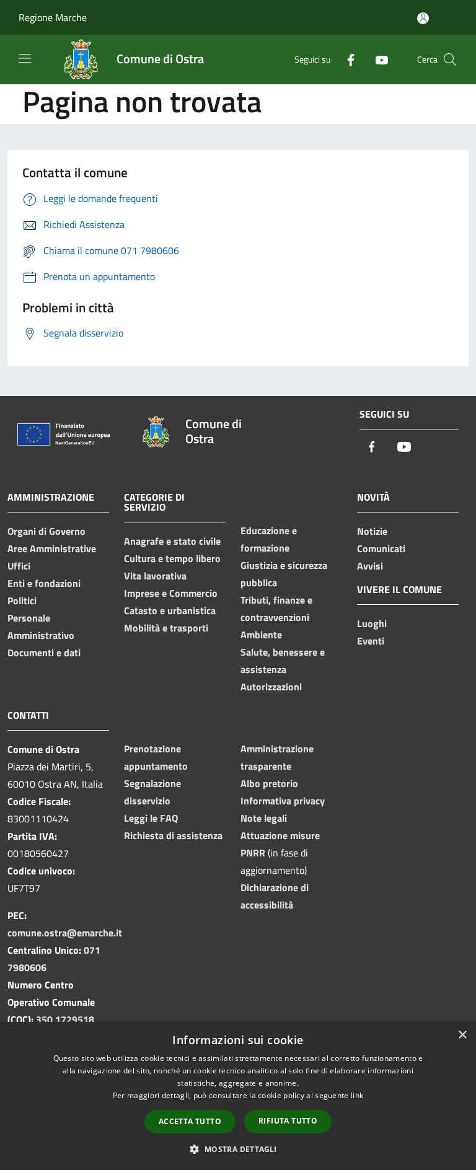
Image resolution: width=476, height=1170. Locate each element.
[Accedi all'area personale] (423, 18)
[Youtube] (376, 59)
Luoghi (372, 623)
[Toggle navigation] (24, 58)
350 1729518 (65, 1019)
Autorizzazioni (271, 686)
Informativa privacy (282, 800)
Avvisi (370, 565)
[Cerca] (450, 59)
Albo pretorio (269, 783)
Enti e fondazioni (44, 583)
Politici (22, 600)
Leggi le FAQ (151, 818)
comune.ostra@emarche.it (64, 932)
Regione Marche (53, 17)
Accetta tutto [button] (190, 1121)
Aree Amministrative (51, 548)
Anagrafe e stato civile (172, 541)
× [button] (462, 1035)
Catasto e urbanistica (170, 610)
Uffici (18, 565)
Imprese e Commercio (171, 593)
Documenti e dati (44, 652)
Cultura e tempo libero (172, 558)
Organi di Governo (46, 531)
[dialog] (238, 1096)
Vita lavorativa (155, 575)
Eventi (370, 640)
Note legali (263, 818)
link (357, 1095)
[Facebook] (345, 59)
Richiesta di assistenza (173, 835)
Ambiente (261, 634)
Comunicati (381, 548)
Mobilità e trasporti (166, 627)
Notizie (372, 531)
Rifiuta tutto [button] (287, 1120)
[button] (237, 1149)
